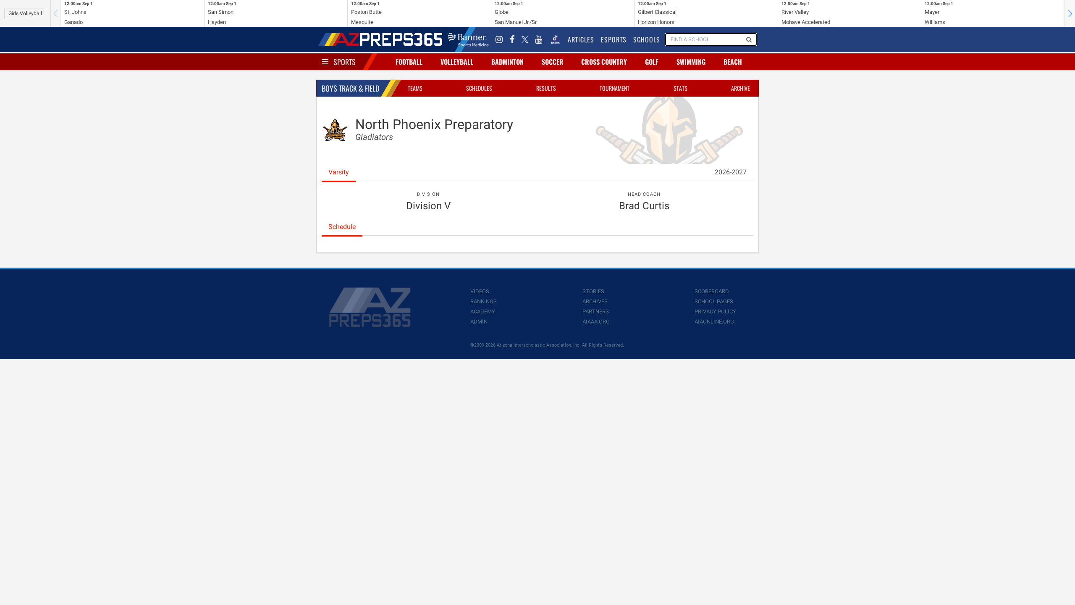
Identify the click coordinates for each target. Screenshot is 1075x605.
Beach (733, 62)
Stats (680, 88)
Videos (479, 291)
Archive (740, 88)
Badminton (507, 62)
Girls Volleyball (25, 13)
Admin (479, 321)
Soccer (553, 62)
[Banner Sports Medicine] (468, 39)
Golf (651, 62)
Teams (415, 88)
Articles (581, 39)
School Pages (714, 301)
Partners (595, 311)
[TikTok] (555, 39)
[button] (1070, 13)
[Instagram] (499, 39)
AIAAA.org (596, 321)
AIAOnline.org (714, 321)
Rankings (483, 301)
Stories (593, 291)
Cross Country (604, 62)
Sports (344, 61)
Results (546, 88)
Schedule (342, 227)
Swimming (690, 62)
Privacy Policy (715, 311)
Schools (646, 39)
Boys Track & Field (350, 88)
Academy (482, 311)
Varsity (338, 172)
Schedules (479, 88)
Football (409, 62)
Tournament (614, 88)
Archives (595, 301)
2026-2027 (731, 172)
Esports (614, 39)
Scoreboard (712, 291)
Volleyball (456, 62)
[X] (525, 39)
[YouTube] (538, 39)
